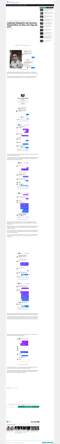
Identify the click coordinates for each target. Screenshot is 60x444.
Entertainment (19, 5)
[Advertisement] (23, 13)
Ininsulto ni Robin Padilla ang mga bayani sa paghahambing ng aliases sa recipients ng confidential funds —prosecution (48, 37)
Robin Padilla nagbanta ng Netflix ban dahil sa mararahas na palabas (48, 13)
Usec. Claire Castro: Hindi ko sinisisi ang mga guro (48, 40)
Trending (25, 5)
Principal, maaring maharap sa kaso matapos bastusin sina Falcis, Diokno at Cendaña (48, 20)
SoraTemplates (12, 442)
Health (11, 5)
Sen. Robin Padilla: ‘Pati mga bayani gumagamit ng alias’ (47, 29)
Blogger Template (21, 442)
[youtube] (51, 442)
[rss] (48, 442)
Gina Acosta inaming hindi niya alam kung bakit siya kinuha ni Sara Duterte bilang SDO (48, 23)
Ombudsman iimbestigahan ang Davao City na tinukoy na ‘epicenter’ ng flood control (48, 33)
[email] (49, 442)
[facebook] (42, 442)
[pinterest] (52, 442)
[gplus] (45, 442)
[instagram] (47, 442)
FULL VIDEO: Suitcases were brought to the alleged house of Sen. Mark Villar (26, 432)
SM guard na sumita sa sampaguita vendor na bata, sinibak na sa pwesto (35, 432)
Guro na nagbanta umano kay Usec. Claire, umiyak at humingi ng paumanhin (48, 10)
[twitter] (44, 442)
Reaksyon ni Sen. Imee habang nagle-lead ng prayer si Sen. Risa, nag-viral (48, 16)
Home (8, 5)
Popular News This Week (43, 7)
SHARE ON (29, 406)
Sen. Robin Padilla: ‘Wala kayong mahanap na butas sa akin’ (10, 432)
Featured (50, 7)
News (15, 5)
